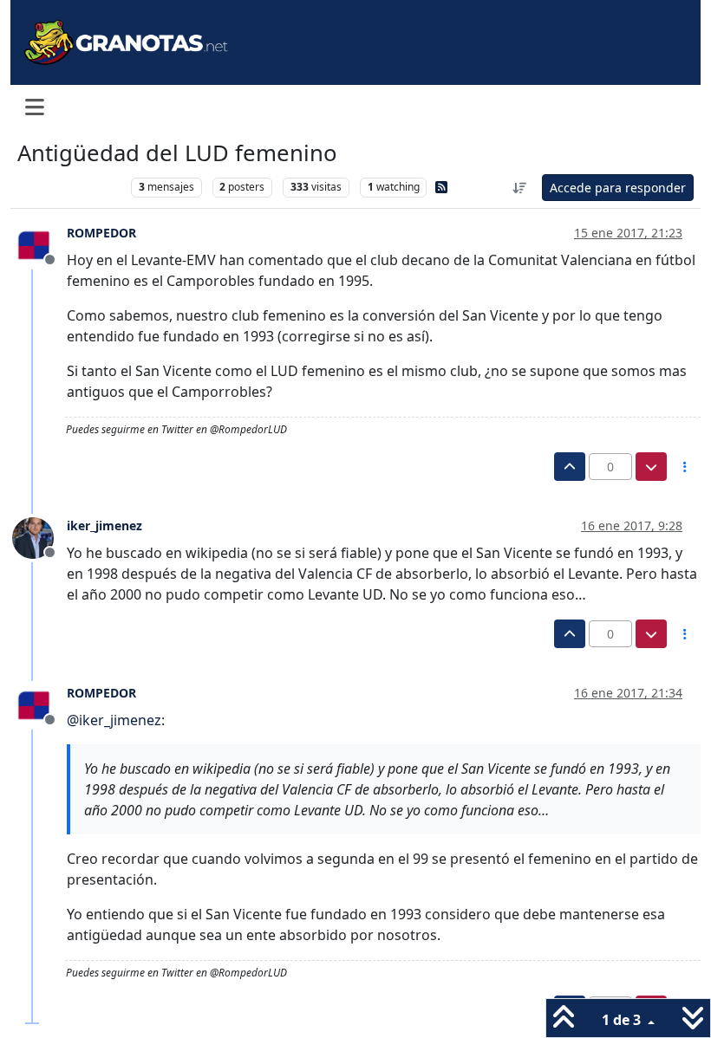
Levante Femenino (70, 186)
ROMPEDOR (101, 232)
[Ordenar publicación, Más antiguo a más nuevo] (520, 187)
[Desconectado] (39, 243)
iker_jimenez (104, 525)
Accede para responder (618, 187)
